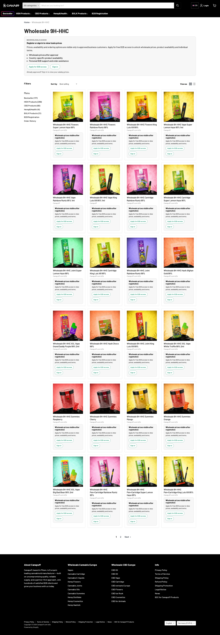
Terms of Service (162, 574)
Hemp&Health (60, 13)
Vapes (70, 570)
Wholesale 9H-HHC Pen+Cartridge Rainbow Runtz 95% (103, 492)
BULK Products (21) (32, 113)
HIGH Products (23, 13)
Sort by (54, 84)
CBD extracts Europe (120, 585)
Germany (185, 623)
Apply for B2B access (37, 67)
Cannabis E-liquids (76, 578)
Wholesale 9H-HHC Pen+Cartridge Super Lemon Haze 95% (140, 492)
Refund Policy (161, 581)
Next (127, 537)
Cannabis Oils (74, 589)
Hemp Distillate (74, 597)
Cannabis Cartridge (76, 574)
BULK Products (79, 13)
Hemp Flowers (74, 581)
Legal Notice (160, 589)
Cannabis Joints (75, 585)
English (169, 623)
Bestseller (8, 13)
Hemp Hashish (74, 605)
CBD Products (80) (32, 105)
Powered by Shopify (31, 627)
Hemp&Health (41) (32, 109)
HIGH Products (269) (33, 102)
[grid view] (190, 84)
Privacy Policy (161, 570)
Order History (30, 121)
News (157, 593)
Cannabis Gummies (76, 593)
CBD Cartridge (117, 581)
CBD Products (42, 13)
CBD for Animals (118, 601)
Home (27, 22)
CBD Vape (115, 578)
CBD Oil (114, 570)
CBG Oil (114, 574)
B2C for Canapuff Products (167, 597)
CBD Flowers (117, 589)
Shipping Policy (162, 578)
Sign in (55, 67)
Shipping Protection (164, 585)
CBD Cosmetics (118, 597)
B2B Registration (100, 13)
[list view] (194, 84)
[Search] (177, 5)
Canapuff (167, 130)
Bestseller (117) (31, 98)
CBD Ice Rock (117, 593)
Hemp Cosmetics (75, 601)
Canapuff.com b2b (60, 130)
